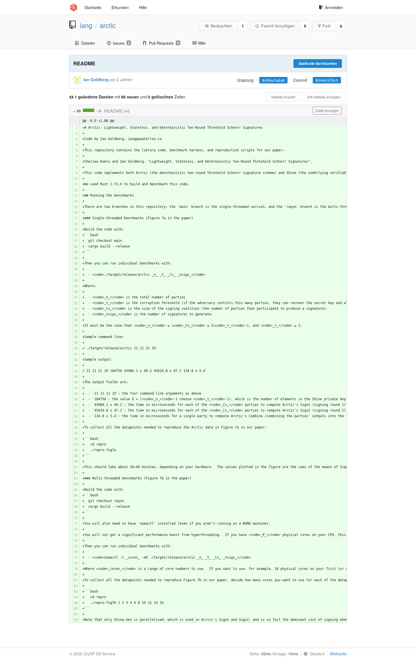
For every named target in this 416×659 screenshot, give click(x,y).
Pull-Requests (164, 43)
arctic (108, 25)
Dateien (88, 43)
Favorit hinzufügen (278, 26)
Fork (326, 26)
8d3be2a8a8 (273, 80)
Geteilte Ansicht (283, 96)
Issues (121, 43)
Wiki (201, 43)
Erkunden (120, 7)
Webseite (338, 653)
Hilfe (143, 7)
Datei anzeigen (327, 110)
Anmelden (334, 7)
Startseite (92, 7)
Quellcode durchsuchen (318, 63)
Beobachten (221, 26)
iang (86, 25)
